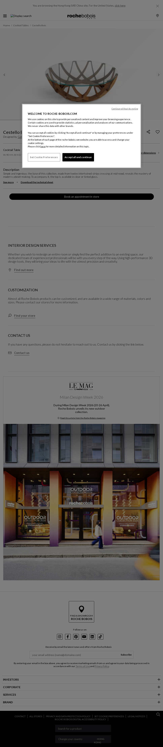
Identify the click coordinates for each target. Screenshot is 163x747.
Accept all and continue (78, 157)
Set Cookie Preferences (44, 157)
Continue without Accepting (125, 108)
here (43, 146)
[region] (81, 136)
